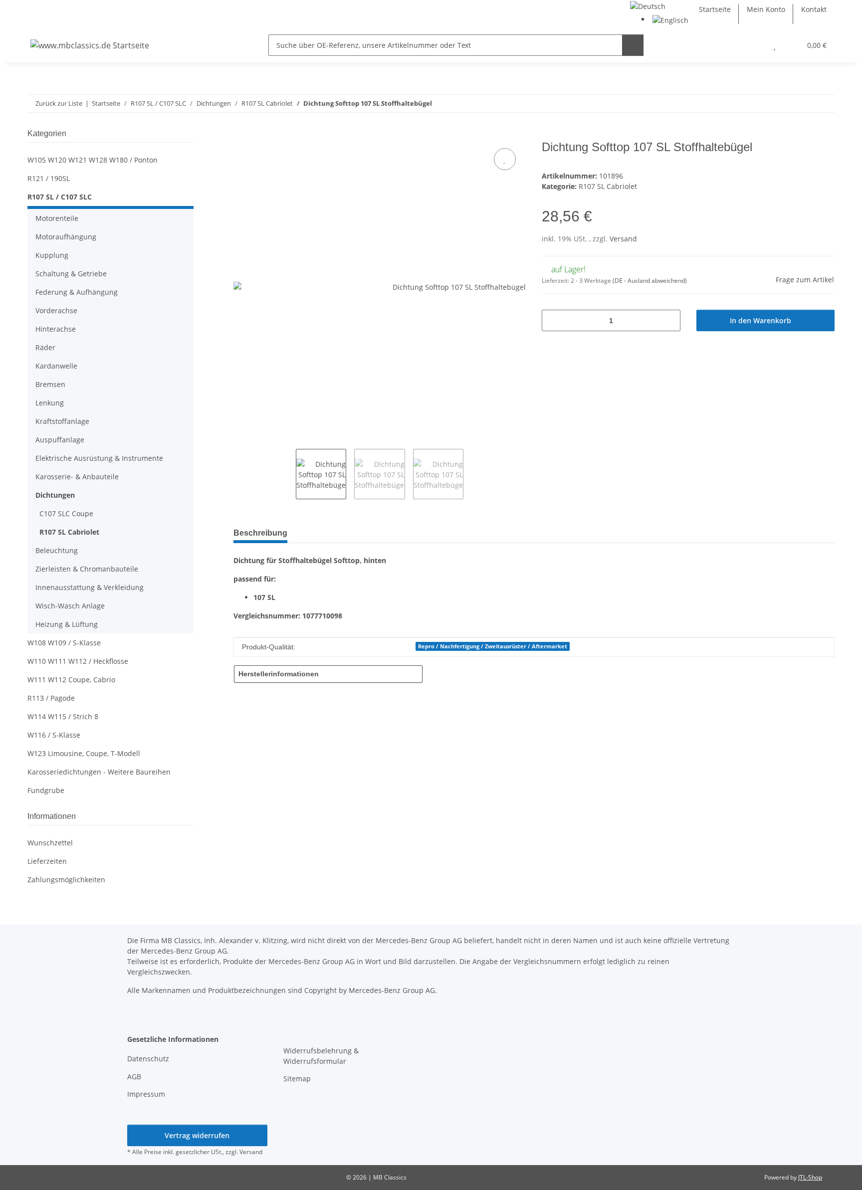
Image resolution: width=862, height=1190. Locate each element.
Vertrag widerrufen (197, 1135)
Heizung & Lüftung (66, 624)
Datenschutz (148, 1058)
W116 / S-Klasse (53, 735)
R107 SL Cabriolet (608, 186)
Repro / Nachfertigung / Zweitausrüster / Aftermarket (492, 646)
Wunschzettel (50, 842)
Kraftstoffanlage (62, 421)
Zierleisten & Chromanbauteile (86, 569)
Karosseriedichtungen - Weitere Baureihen (99, 772)
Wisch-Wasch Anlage (70, 605)
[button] (754, 45)
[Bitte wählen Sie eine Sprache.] (647, 5)
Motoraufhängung (65, 236)
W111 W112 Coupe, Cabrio (71, 679)
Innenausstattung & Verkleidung (89, 587)
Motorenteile (56, 218)
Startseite (715, 9)
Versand (623, 238)
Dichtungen (55, 495)
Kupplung (51, 255)
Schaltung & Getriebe (71, 273)
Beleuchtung (56, 550)
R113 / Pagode (51, 698)
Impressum (146, 1094)
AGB (134, 1076)
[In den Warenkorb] (241, 134)
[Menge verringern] (553, 320)
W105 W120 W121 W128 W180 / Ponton (92, 160)
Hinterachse (55, 329)
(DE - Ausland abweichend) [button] (650, 280)
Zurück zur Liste (58, 103)
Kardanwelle (56, 366)
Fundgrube (45, 790)
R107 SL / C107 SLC (59, 196)
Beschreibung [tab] (260, 533)
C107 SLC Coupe (66, 513)
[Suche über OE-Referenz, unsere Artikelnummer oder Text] (633, 45)
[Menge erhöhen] (669, 320)
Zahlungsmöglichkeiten (66, 879)
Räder (45, 347)
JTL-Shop (810, 1177)
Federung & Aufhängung (76, 292)
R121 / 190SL (48, 178)
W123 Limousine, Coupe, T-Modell (83, 753)
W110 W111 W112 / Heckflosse (77, 661)
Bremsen (50, 384)
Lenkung (49, 402)
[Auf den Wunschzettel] (505, 159)
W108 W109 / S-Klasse (64, 642)
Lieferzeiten (47, 861)
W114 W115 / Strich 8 (62, 716)
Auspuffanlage (59, 439)
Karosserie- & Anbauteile (77, 476)
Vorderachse (56, 310)
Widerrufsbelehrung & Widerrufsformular (321, 1056)
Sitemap (297, 1078)
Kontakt (814, 9)
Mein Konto (766, 9)
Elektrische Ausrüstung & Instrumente (99, 458)
